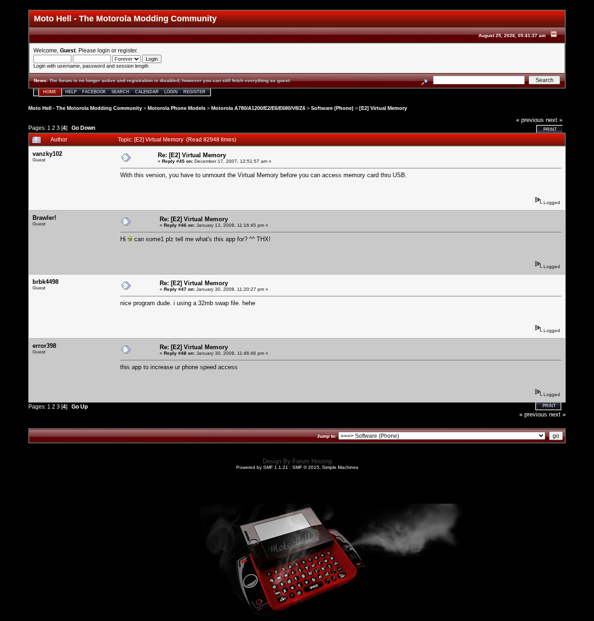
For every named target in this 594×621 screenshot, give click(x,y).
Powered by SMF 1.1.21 (262, 467)
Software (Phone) (332, 108)
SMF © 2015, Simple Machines (325, 467)
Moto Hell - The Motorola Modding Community (85, 108)
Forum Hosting (312, 461)
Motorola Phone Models (177, 108)
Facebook (94, 92)
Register (194, 92)
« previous (530, 119)
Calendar (147, 92)
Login (171, 92)
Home (49, 92)
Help (71, 92)
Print (550, 129)
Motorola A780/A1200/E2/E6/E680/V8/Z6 (258, 108)
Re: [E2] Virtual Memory (192, 155)
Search (120, 92)
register (127, 50)
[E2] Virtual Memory (383, 108)
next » (554, 119)
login (103, 50)
